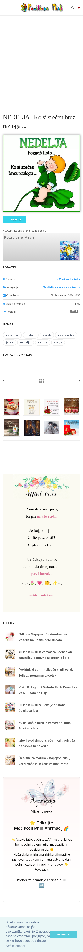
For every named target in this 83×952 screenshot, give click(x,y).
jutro (9, 342)
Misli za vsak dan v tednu (63, 287)
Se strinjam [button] (64, 934)
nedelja (25, 342)
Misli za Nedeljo (69, 279)
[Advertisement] (41, 62)
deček (47, 335)
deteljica (12, 335)
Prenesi (16, 219)
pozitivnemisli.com (41, 595)
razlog (42, 342)
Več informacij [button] (15, 946)
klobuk (31, 335)
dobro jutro (66, 335)
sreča (58, 342)
